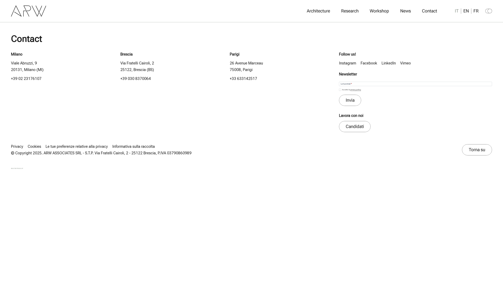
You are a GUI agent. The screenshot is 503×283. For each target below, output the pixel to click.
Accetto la (351, 90)
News (405, 11)
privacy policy (355, 90)
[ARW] (28, 11)
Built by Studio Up (17, 168)
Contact (429, 11)
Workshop (379, 11)
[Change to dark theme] (488, 11)
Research (350, 11)
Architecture (318, 11)
